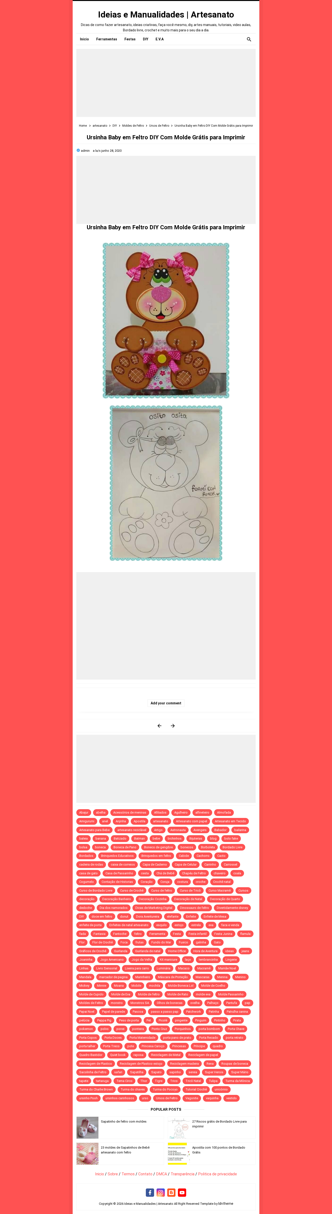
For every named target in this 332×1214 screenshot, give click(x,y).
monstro (117, 1003)
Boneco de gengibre (158, 847)
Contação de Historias (117, 882)
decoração (87, 899)
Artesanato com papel (191, 821)
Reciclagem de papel (203, 1055)
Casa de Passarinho (119, 873)
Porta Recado (208, 1037)
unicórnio (221, 1089)
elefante (172, 916)
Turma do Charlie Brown (96, 1089)
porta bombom (209, 1029)
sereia (193, 1072)
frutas (139, 942)
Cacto (221, 856)
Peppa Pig (104, 1020)
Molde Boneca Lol (180, 985)
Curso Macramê (220, 890)
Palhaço (212, 1003)
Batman (139, 838)
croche (200, 882)
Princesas (179, 1046)
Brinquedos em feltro (156, 856)
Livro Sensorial (106, 968)
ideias (229, 951)
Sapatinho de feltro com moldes (124, 1121)
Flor (82, 942)
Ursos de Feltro (167, 1098)
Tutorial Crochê (196, 1089)
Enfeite (191, 916)
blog (213, 838)
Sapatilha (136, 1072)
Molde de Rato (177, 994)
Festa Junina (223, 934)
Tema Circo (124, 1081)
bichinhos (175, 838)
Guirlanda (120, 951)
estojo (179, 925)
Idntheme (225, 1203)
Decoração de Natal (188, 899)
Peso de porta (129, 1020)
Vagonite (191, 1098)
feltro (138, 934)
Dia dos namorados (114, 908)
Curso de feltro (161, 890)
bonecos (187, 847)
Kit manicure (168, 959)
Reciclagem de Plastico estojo (141, 1063)
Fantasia (99, 934)
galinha (201, 942)
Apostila (139, 821)
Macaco (184, 968)
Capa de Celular (186, 864)
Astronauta (178, 830)
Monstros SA (140, 1003)
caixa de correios (123, 864)
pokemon (86, 1029)
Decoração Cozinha (152, 899)
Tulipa (213, 1081)
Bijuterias (195, 838)
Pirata (237, 1020)
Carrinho (210, 864)
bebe (156, 838)
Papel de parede (113, 1011)
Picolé (163, 1020)
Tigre (158, 1081)
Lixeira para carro (137, 968)
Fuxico (183, 942)
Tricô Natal (193, 1081)
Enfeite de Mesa (215, 916)
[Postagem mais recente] (159, 726)
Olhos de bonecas (170, 1003)
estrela (196, 925)
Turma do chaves (133, 1089)
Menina (222, 977)
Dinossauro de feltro (194, 908)
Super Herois (214, 1072)
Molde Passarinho (231, 994)
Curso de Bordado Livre (95, 890)
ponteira (138, 1029)
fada (82, 934)
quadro (218, 1046)
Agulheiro (181, 812)
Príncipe (199, 1046)
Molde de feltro (149, 994)
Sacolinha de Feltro (92, 1072)
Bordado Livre (232, 847)
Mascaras (203, 977)
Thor (143, 1081)
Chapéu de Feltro (194, 873)
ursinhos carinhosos (119, 1098)
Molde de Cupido (91, 994)
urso (145, 1098)
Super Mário (239, 1072)
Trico (174, 1081)
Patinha (214, 1011)
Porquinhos (183, 1029)
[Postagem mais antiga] (172, 726)
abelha (100, 812)
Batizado (120, 838)
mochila (154, 985)
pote (130, 1046)
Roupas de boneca (234, 1063)
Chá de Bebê (165, 873)
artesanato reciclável (131, 830)
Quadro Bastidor (90, 1055)
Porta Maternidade (142, 1037)
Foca (124, 942)
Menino (240, 977)
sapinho (175, 1072)
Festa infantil (198, 934)
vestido (231, 1098)
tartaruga (102, 1081)
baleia (83, 838)
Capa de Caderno (155, 864)
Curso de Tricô (190, 890)
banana (101, 838)
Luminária (163, 968)
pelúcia (84, 1020)
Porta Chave (236, 1029)
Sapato (156, 1072)
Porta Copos (88, 1037)
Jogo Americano (112, 959)
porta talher (87, 1046)
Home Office (177, 951)
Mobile (136, 985)
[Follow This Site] (171, 1192)
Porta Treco (111, 1046)
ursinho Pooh (88, 1098)
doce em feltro (102, 916)
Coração (147, 882)
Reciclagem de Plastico (95, 1063)
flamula (245, 934)
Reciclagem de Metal (166, 1055)
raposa (138, 1055)
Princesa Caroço (153, 1046)
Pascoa (138, 1011)
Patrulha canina (237, 1011)
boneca (100, 847)
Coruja (164, 882)
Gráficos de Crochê (92, 951)
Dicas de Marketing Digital (153, 908)
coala (237, 873)
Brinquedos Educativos (117, 856)
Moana (119, 985)
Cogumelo (86, 882)
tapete (83, 1081)
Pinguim (200, 1020)
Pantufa (231, 1003)
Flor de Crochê (102, 942)
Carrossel (230, 864)
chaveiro (220, 873)
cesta (145, 873)
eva (211, 925)
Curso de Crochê (131, 890)
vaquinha (212, 1098)
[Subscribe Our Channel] (182, 1192)
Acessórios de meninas (129, 812)
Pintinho (219, 1020)
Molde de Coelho (213, 985)
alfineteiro (202, 812)
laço (188, 959)
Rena (210, 1063)
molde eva (203, 994)
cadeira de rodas (91, 864)
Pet (149, 1020)
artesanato (160, 821)
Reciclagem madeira (184, 1063)
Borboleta (208, 847)
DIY (81, 916)
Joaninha (85, 959)
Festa (177, 934)
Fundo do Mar (161, 942)
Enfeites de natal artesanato (129, 925)
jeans (245, 951)
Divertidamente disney (232, 908)
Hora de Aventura (205, 951)
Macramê (203, 968)
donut (124, 916)
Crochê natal (222, 882)
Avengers (200, 830)
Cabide (184, 856)
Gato (217, 942)
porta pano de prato (177, 1037)
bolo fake (231, 838)
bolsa (83, 847)
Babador (220, 830)
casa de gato (88, 873)
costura (182, 882)
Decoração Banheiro (116, 899)
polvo (105, 1029)
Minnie (101, 985)
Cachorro (203, 856)
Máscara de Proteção (173, 977)
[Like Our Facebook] (150, 1192)
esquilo (161, 925)
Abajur (83, 812)
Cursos (243, 890)
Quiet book (118, 1055)
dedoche (85, 908)
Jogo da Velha (141, 959)
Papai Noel (86, 1011)
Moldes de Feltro (91, 1003)
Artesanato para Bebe (94, 830)
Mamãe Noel (227, 968)
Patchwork (193, 1011)
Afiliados (160, 812)
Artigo (158, 830)
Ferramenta (157, 934)
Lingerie (231, 959)
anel (105, 821)
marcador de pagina (113, 977)
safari (118, 1072)
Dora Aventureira (147, 916)
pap (247, 1003)
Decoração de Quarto (225, 899)
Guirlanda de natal (147, 951)
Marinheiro (142, 977)
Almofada (224, 812)
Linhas (83, 968)
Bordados (86, 856)
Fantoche (119, 934)
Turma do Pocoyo (165, 1089)
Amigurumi (86, 821)
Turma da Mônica (237, 1081)
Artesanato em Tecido (230, 821)
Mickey (84, 985)
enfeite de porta (90, 925)
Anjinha (121, 821)
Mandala (85, 977)
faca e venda (230, 925)
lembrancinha (208, 959)
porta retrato (234, 1037)
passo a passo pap (164, 1011)
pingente (181, 1020)
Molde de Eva (120, 994)
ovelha (195, 1003)
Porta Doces (113, 1037)
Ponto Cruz (159, 1029)
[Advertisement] (166, 83)
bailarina (240, 830)
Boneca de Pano (125, 847)
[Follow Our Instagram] (160, 1192)
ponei (120, 1029)
